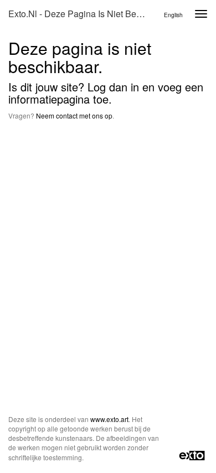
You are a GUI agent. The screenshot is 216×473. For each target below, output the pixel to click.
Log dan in (113, 87)
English (173, 15)
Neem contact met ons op (74, 115)
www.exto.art (109, 419)
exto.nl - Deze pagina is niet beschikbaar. (82, 13)
